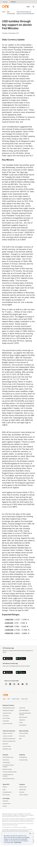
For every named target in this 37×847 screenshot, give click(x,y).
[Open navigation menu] (33, 6)
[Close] (30, 833)
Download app (6, 762)
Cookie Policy (17, 842)
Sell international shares (8, 778)
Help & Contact (15, 698)
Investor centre (23, 787)
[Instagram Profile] (26, 684)
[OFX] (5, 6)
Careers (5, 806)
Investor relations (23, 794)
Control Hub (22, 708)
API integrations (23, 757)
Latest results (22, 789)
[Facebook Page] (6, 684)
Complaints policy (7, 792)
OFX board (5, 801)
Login (28, 6)
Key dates (21, 792)
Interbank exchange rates (9, 738)
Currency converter (7, 736)
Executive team (6, 803)
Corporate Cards (7, 713)
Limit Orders (6, 721)
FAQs (8, 698)
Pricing (21, 722)
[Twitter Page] (14, 684)
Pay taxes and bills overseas (10, 771)
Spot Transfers (6, 718)
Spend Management (24, 710)
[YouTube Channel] (22, 684)
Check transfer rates (8, 757)
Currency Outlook (23, 733)
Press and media (23, 760)
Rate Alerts (5, 743)
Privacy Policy (6, 794)
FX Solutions (6, 715)
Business (5, 1)
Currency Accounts (7, 723)
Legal (4, 789)
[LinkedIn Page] (10, 684)
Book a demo (24, 698)
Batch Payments (23, 717)
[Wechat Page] (18, 684)
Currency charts (7, 746)
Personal (13, 1)
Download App (22, 725)
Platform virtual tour (8, 733)
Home (3, 11)
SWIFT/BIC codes (7, 749)
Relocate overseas (7, 769)
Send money (6, 760)
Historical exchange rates (9, 741)
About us (5, 787)
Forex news (22, 736)
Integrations (22, 720)
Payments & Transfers (8, 710)
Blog (20, 738)
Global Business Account (9, 708)
